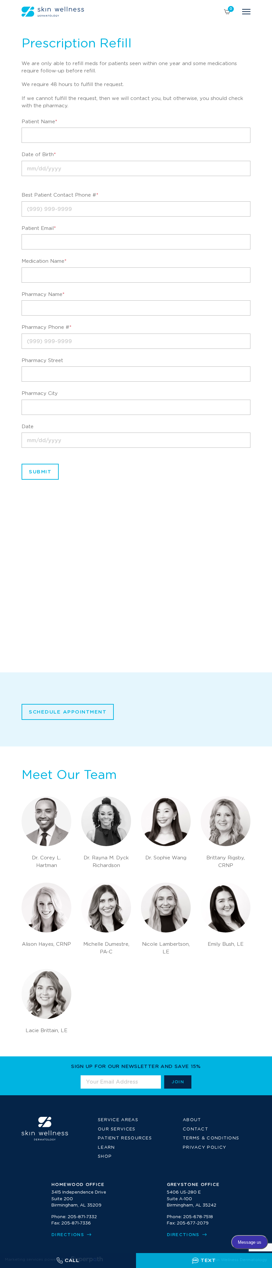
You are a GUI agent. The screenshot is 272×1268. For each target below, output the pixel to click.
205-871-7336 (76, 1223)
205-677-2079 (193, 1223)
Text (208, 1260)
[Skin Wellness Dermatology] (53, 12)
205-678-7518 (198, 1217)
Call (72, 1260)
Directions (68, 1235)
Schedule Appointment (67, 712)
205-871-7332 (82, 1217)
